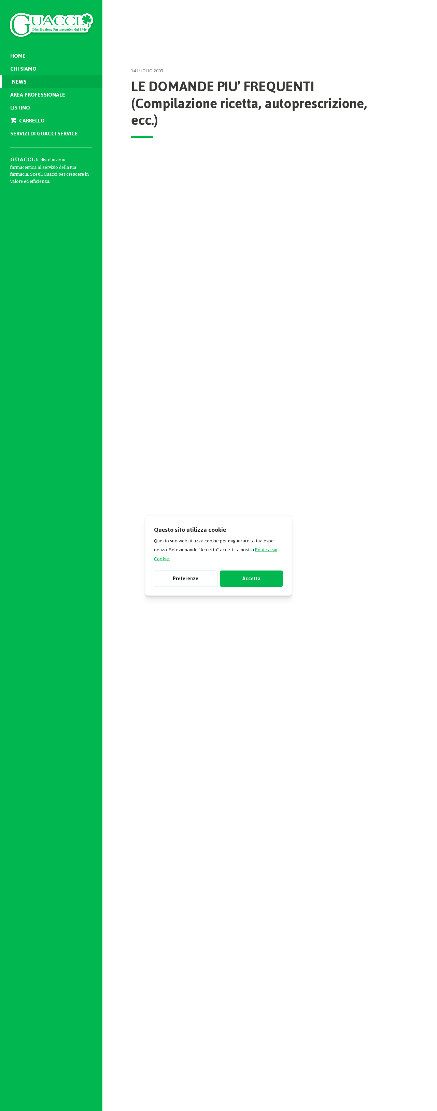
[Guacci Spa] (51, 20)
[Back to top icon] (402, 1097)
